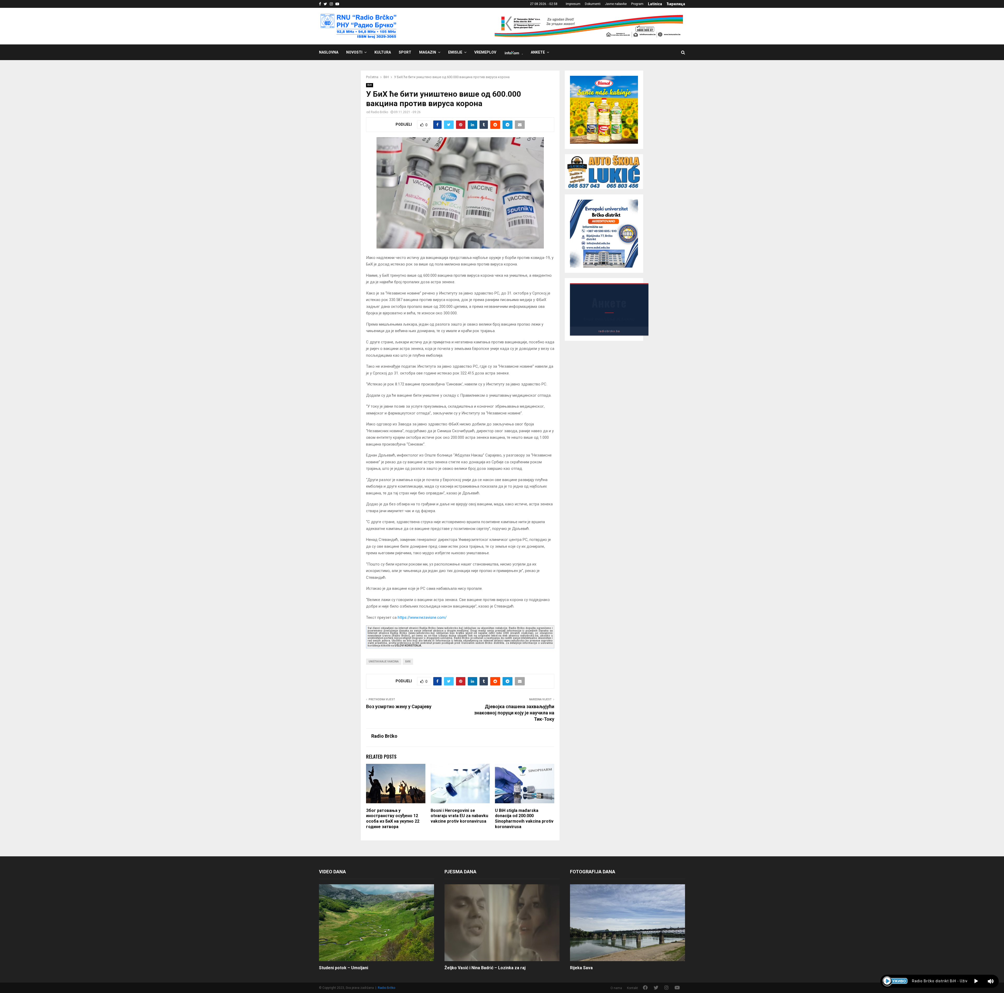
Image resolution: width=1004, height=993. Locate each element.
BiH (369, 85)
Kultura (382, 52)
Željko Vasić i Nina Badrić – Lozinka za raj (485, 967)
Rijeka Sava (581, 967)
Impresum (573, 4)
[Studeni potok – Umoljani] (376, 922)
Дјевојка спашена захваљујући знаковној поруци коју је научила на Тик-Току (514, 713)
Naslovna (328, 52)
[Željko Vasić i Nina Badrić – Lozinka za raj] (502, 922)
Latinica (655, 4)
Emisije (455, 52)
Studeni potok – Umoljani (343, 967)
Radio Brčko (379, 112)
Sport (405, 52)
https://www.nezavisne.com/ (422, 617)
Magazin (427, 52)
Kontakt (632, 988)
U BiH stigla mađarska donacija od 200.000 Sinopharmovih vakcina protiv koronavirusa (524, 818)
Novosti (354, 52)
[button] (976, 981)
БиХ (407, 661)
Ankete (538, 52)
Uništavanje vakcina (384, 661)
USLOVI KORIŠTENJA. (408, 645)
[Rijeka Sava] (627, 922)
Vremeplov (485, 52)
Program (637, 4)
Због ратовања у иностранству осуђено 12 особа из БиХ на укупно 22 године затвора (392, 818)
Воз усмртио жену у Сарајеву (398, 706)
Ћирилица (675, 4)
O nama (616, 988)
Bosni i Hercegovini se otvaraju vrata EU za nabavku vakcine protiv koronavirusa (459, 816)
